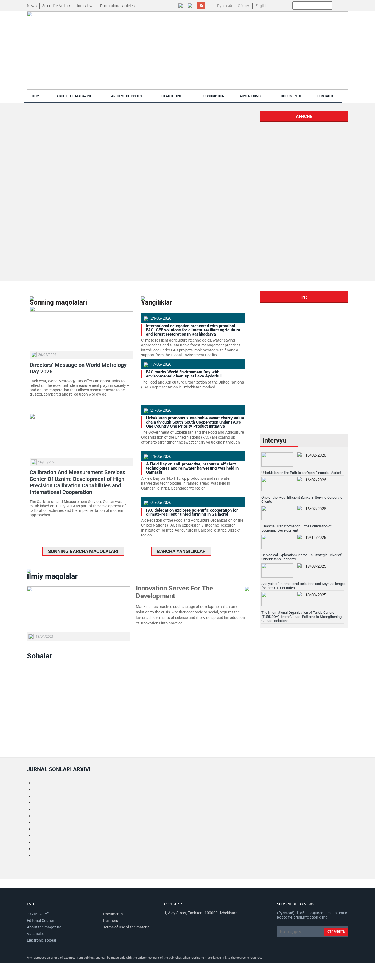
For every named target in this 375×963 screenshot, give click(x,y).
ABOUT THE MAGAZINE (74, 96)
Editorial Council (40, 920)
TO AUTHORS (171, 96)
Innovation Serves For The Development (174, 592)
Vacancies (35, 933)
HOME (36, 96)
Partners (110, 920)
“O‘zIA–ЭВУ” (38, 914)
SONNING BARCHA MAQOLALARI (83, 551)
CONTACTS (325, 96)
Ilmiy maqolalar (52, 576)
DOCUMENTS (291, 96)
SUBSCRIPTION (213, 96)
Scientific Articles (56, 6)
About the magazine (44, 927)
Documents (113, 914)
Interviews (85, 6)
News (32, 6)
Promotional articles (117, 6)
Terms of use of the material (126, 927)
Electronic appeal (41, 940)
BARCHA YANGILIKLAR (181, 551)
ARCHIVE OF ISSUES (126, 96)
